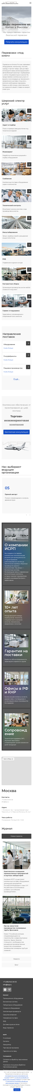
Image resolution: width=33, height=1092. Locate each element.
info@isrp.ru (7, 985)
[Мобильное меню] (30, 3)
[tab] (16, 836)
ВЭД (4, 1021)
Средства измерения (9, 1015)
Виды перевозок (8, 1028)
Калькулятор (7, 1044)
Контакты (6, 1041)
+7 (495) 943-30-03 (10, 982)
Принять (17, 1089)
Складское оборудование (11, 1008)
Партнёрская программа (11, 1048)
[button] (26, 514)
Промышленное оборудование (13, 998)
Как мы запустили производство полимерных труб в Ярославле (15, 928)
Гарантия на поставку (10, 1051)
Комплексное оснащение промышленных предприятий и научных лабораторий (16, 873)
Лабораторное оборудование (12, 1005)
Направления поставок (10, 1018)
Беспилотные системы (10, 1002)
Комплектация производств (12, 1011)
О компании (7, 1038)
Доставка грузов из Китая (11, 1024)
